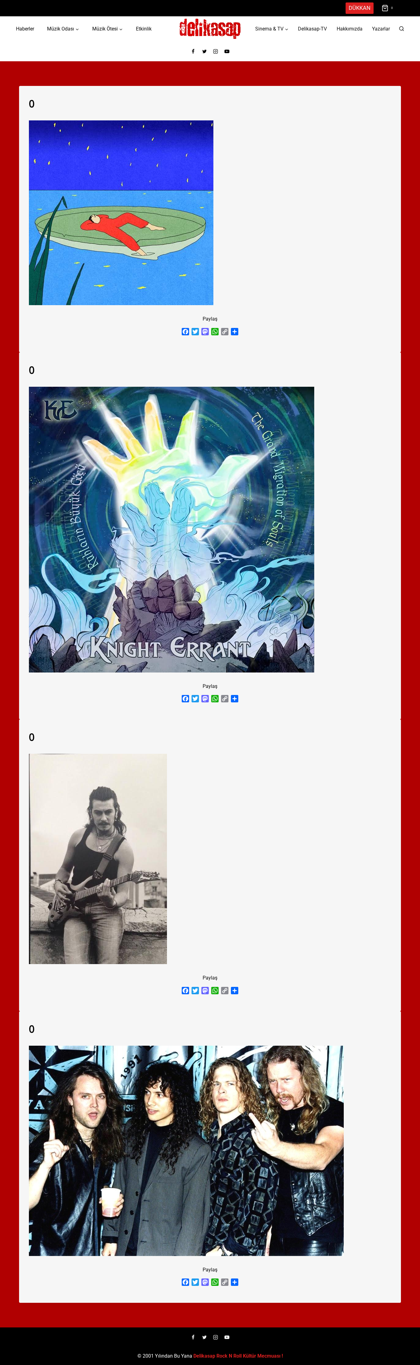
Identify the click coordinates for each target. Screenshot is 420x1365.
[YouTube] (227, 51)
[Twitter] (204, 51)
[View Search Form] (401, 28)
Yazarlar (381, 29)
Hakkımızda (350, 29)
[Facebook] (193, 51)
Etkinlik (144, 29)
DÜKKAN (359, 8)
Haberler (25, 29)
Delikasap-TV (312, 29)
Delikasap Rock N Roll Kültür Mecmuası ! (238, 1356)
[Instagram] (215, 51)
